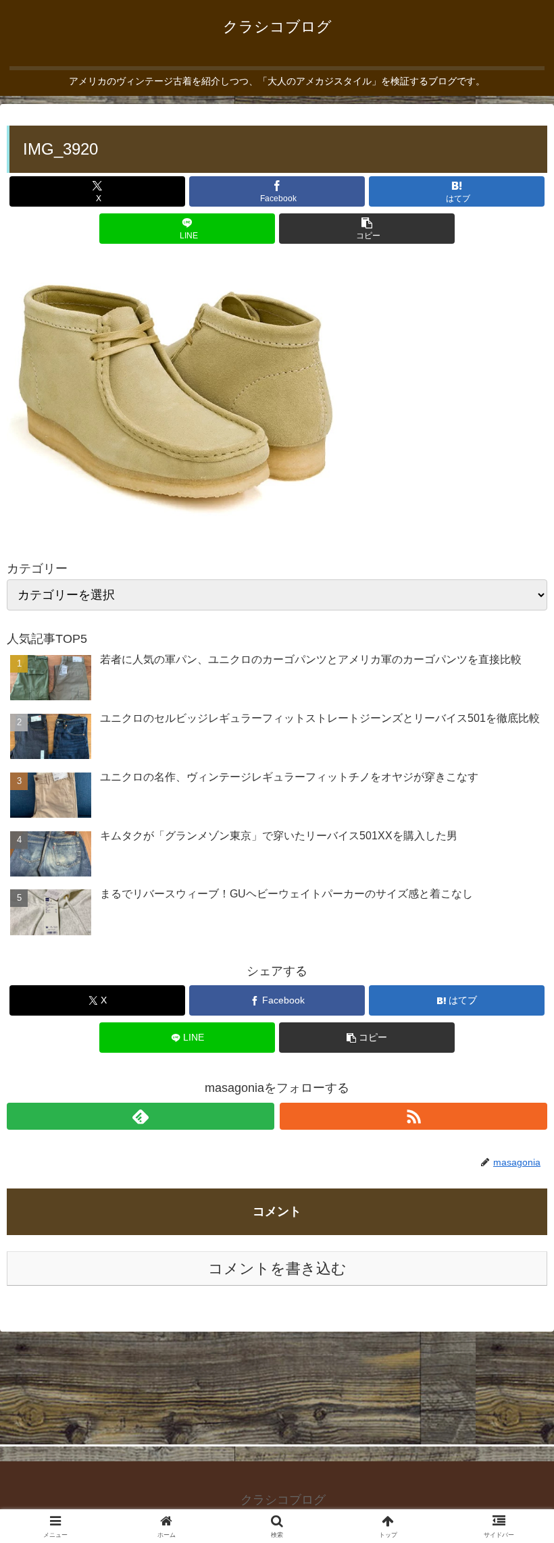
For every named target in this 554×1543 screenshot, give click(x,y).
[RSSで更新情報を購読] (413, 1116)
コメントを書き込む (277, 1268)
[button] (367, 228)
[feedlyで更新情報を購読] (140, 1116)
